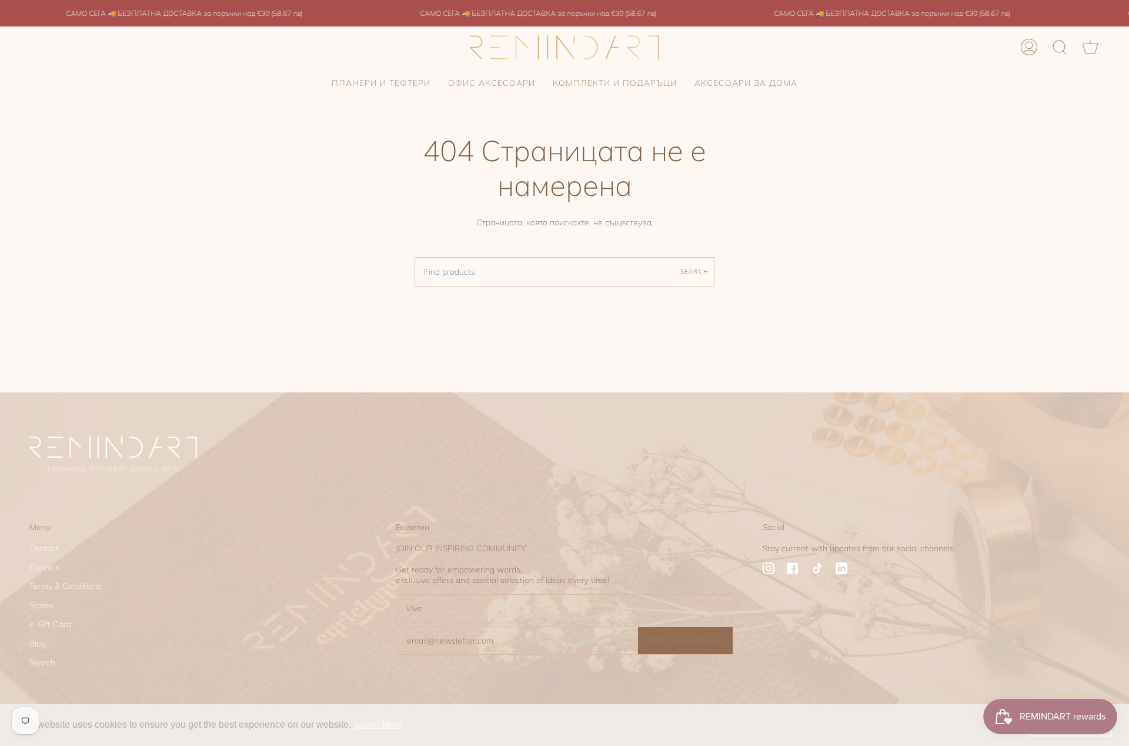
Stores (41, 605)
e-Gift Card (50, 624)
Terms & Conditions (65, 586)
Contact (44, 548)
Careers (44, 567)
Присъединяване (685, 641)
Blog (37, 643)
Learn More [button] (379, 725)
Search (694, 271)
